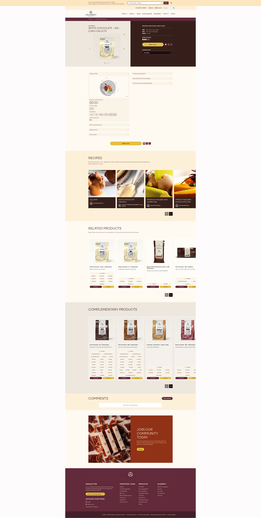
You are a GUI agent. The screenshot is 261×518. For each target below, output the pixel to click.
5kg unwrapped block (130, 375)
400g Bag (94, 372)
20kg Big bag (159, 375)
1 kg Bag (93, 364)
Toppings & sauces (143, 500)
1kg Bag (139, 367)
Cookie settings (171, 514)
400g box (188, 375)
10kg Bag (93, 276)
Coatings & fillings (143, 493)
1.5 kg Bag (110, 359)
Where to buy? (123, 502)
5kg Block (130, 284)
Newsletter (123, 500)
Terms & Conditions (131, 514)
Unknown (102, 281)
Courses (160, 489)
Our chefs (160, 491)
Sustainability (123, 491)
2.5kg (102, 372)
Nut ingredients (143, 491)
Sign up (140, 449)
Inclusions (141, 495)
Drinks (140, 504)
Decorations (142, 497)
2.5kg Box (110, 375)
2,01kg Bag (94, 281)
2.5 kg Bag (102, 276)
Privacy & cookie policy (144, 514)
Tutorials (160, 495)
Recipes (139, 13)
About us (122, 493)
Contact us (123, 497)
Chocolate (90, 19)
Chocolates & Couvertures (101, 19)
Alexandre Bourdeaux (98, 203)
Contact (173, 13)
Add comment (167, 398)
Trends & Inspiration (147, 13)
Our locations (161, 493)
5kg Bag (102, 359)
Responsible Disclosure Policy (158, 514)
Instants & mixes (143, 502)
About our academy (163, 486)
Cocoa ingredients (143, 489)
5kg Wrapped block (182, 281)
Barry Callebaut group (126, 495)
